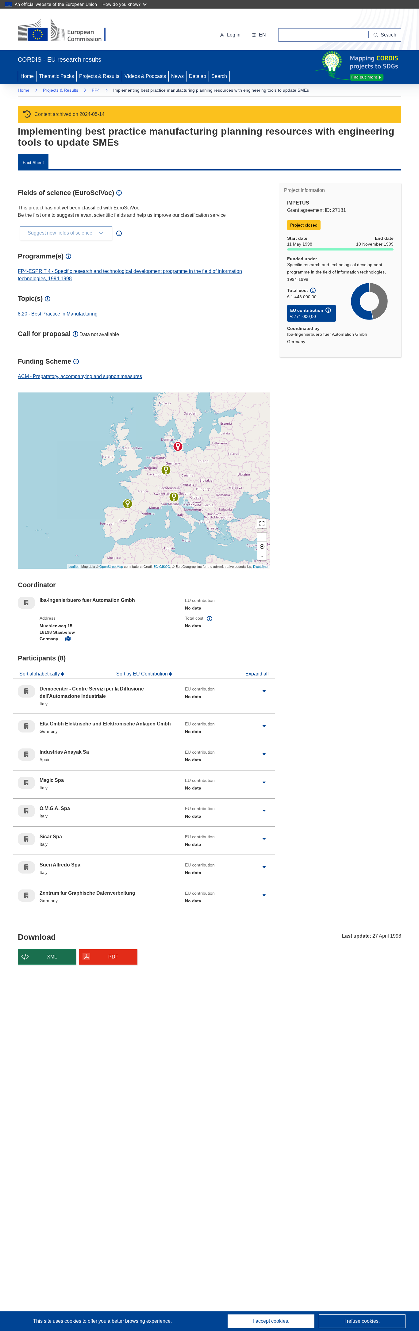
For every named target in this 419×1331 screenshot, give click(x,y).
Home (27, 76)
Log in (233, 34)
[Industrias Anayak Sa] (128, 504)
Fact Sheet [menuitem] (33, 162)
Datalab (197, 76)
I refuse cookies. (362, 1321)
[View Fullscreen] (262, 523)
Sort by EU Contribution (142, 673)
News (177, 76)
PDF (113, 956)
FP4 (96, 90)
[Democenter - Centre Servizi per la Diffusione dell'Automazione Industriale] (174, 497)
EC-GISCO (161, 566)
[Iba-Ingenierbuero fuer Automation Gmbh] (178, 446)
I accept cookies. (271, 1321)
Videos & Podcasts (145, 76)
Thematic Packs (56, 76)
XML (52, 956)
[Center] (262, 546)
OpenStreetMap (111, 566)
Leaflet (73, 566)
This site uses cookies (58, 1321)
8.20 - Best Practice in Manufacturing (58, 313)
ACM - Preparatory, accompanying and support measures (80, 376)
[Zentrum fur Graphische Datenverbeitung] (166, 470)
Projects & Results (99, 76)
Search (219, 76)
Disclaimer (261, 566)
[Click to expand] (264, 691)
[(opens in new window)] (67, 30)
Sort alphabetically (40, 673)
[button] (259, 35)
